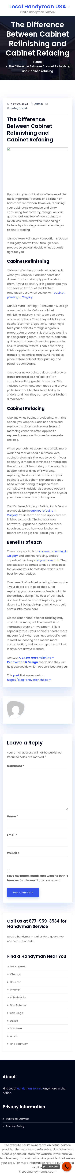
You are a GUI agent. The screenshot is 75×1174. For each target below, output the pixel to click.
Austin (14, 1036)
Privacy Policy (15, 1126)
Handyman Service (30, 1089)
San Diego (16, 1013)
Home (37, 62)
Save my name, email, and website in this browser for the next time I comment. (37, 878)
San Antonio (18, 1005)
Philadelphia (18, 997)
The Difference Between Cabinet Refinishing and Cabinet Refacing (30, 129)
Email (12, 835)
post (16, 675)
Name (12, 816)
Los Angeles (17, 966)
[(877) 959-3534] (67, 1166)
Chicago (15, 974)
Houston (15, 982)
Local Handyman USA (37, 6)
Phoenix (15, 989)
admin (38, 104)
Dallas (14, 1020)
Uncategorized (17, 108)
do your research (47, 560)
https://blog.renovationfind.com (29, 680)
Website (13, 853)
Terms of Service (17, 1119)
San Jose (16, 1028)
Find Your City (19, 1044)
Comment (15, 766)
